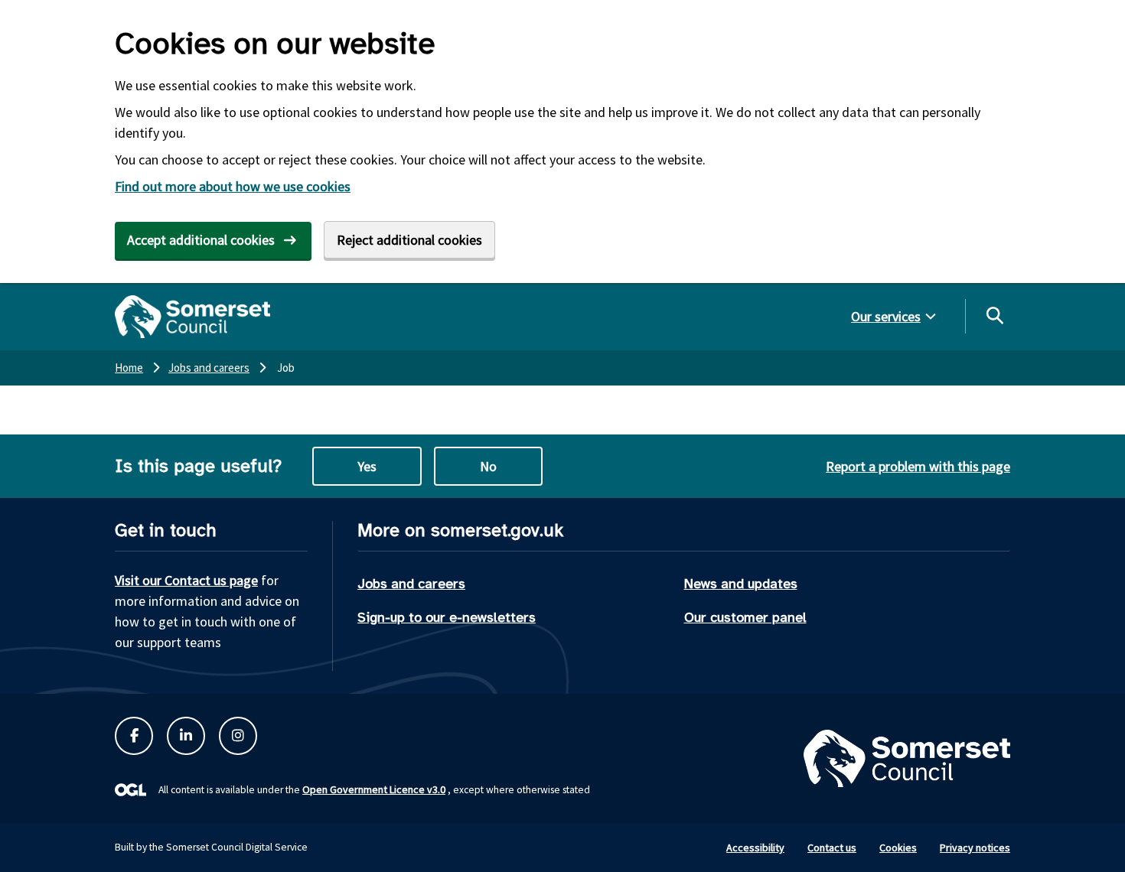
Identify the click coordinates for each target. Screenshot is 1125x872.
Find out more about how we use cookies (233, 186)
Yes (367, 466)
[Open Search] (994, 315)
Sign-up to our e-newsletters (446, 617)
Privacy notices (975, 847)
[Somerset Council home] (192, 316)
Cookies (898, 847)
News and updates (740, 583)
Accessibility (755, 847)
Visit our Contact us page (186, 580)
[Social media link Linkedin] (186, 735)
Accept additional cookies (201, 240)
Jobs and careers (411, 583)
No (488, 466)
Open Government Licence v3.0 (373, 789)
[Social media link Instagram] (238, 735)
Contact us (831, 847)
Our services (886, 316)
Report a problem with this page (918, 466)
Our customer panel (745, 617)
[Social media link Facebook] (134, 735)
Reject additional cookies (409, 240)
